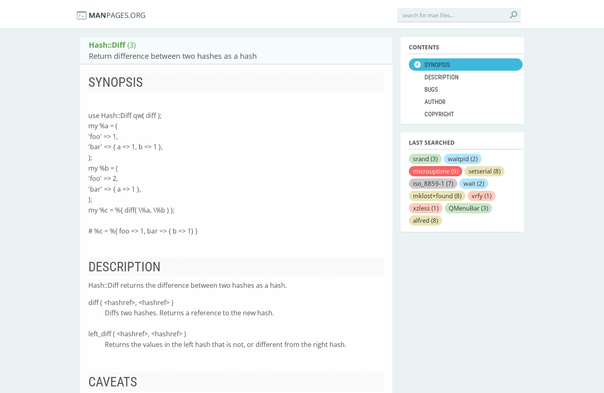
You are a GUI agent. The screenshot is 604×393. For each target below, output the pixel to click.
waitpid (462, 159)
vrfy (481, 196)
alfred (425, 220)
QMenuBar (468, 208)
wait (473, 183)
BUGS (431, 89)
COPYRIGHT (439, 114)
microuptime (435, 171)
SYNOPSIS (437, 65)
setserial (484, 171)
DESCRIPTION (441, 77)
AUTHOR (434, 102)
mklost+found (437, 196)
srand (425, 159)
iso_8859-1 (433, 183)
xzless (425, 208)
